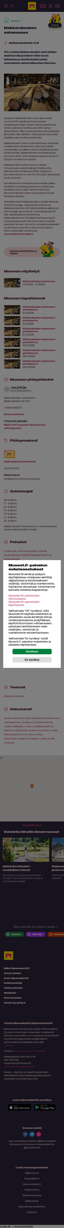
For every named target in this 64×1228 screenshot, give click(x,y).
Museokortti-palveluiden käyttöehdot (24, 603)
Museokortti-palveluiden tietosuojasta (24, 597)
